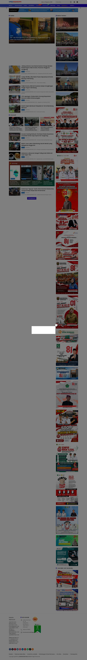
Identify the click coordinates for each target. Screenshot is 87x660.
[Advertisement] (43, 330)
